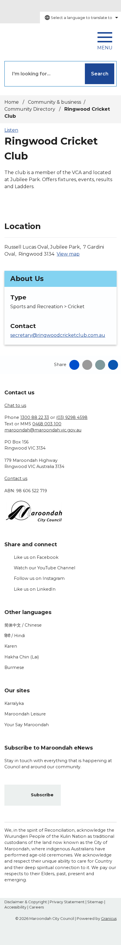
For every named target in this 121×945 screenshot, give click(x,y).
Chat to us (15, 405)
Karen (10, 646)
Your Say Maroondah (26, 724)
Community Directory (30, 109)
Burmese (14, 667)
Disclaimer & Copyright (25, 902)
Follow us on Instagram (39, 578)
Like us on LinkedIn (35, 589)
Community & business (54, 102)
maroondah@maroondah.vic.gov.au (42, 430)
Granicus (109, 918)
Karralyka (14, 703)
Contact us (15, 478)
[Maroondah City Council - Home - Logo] (30, 39)
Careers (36, 907)
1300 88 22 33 (34, 417)
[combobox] (80, 17)
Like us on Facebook (36, 557)
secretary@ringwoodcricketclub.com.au (57, 335)
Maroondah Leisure (25, 714)
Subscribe (42, 794)
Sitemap (95, 902)
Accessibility (15, 907)
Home (11, 102)
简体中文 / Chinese (23, 625)
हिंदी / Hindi (14, 635)
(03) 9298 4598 (72, 417)
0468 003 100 (46, 423)
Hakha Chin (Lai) (21, 657)
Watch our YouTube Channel (44, 568)
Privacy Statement (67, 902)
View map (68, 254)
